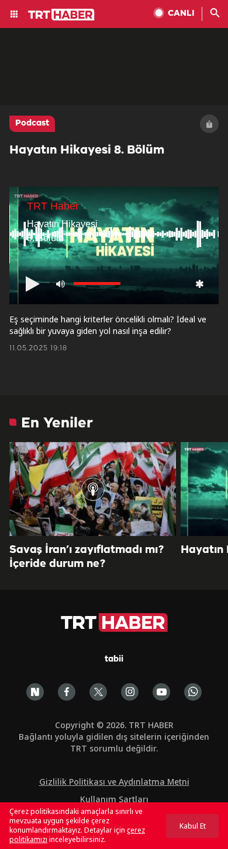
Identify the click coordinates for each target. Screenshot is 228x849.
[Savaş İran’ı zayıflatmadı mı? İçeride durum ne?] (92, 488)
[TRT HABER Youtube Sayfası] (161, 692)
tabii (114, 659)
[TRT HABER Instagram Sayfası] (130, 692)
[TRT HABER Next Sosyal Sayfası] (35, 692)
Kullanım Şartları (114, 799)
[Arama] (215, 14)
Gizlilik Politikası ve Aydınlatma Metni (114, 781)
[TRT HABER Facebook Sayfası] (66, 692)
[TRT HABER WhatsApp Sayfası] (193, 692)
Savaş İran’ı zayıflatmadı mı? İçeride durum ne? (86, 557)
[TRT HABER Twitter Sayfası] (98, 692)
